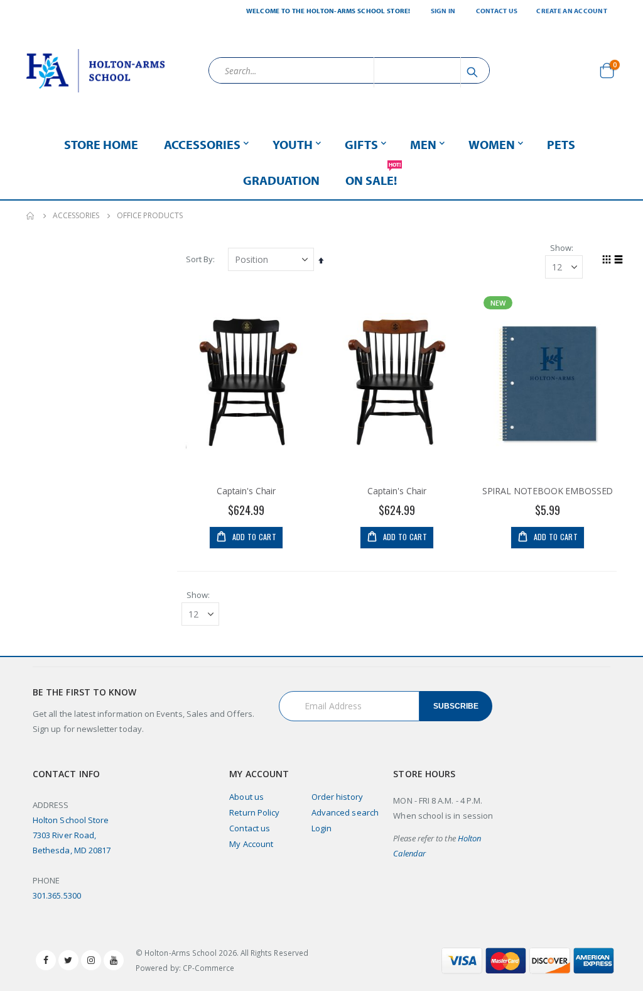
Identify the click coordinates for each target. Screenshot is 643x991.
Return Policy (254, 812)
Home (30, 215)
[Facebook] (46, 960)
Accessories (76, 215)
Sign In (443, 10)
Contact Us (497, 10)
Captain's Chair (246, 491)
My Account (251, 844)
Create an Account (571, 10)
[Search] (474, 72)
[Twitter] (68, 960)
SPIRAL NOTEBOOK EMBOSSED (547, 491)
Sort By (199, 259)
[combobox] (349, 70)
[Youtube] (114, 960)
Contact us (249, 828)
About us (246, 796)
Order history (337, 796)
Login (321, 828)
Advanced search (345, 812)
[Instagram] (91, 960)
